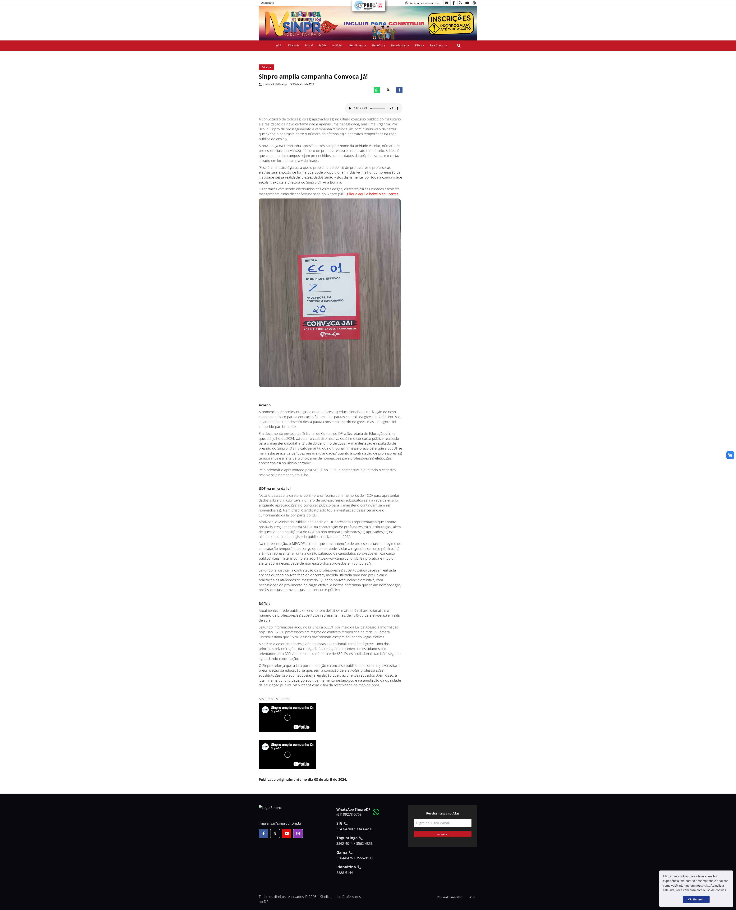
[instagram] (474, 3)
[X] (460, 3)
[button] (728, 890)
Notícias (337, 45)
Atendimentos (357, 45)
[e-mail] (446, 3)
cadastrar (443, 834)
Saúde (323, 45)
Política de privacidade (450, 897)
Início (278, 45)
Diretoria (293, 45)
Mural (309, 45)
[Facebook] (399, 90)
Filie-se (419, 45)
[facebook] (453, 3)
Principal (266, 67)
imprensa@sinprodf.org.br (280, 823)
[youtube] (467, 3)
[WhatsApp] (377, 90)
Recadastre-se (400, 45)
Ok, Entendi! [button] (696, 899)
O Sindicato (267, 2)
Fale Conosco (438, 45)
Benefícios (378, 45)
